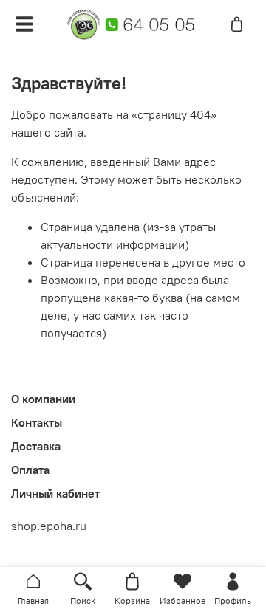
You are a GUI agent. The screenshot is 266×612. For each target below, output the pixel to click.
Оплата (30, 469)
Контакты (36, 422)
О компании (43, 398)
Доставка (36, 446)
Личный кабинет (55, 493)
